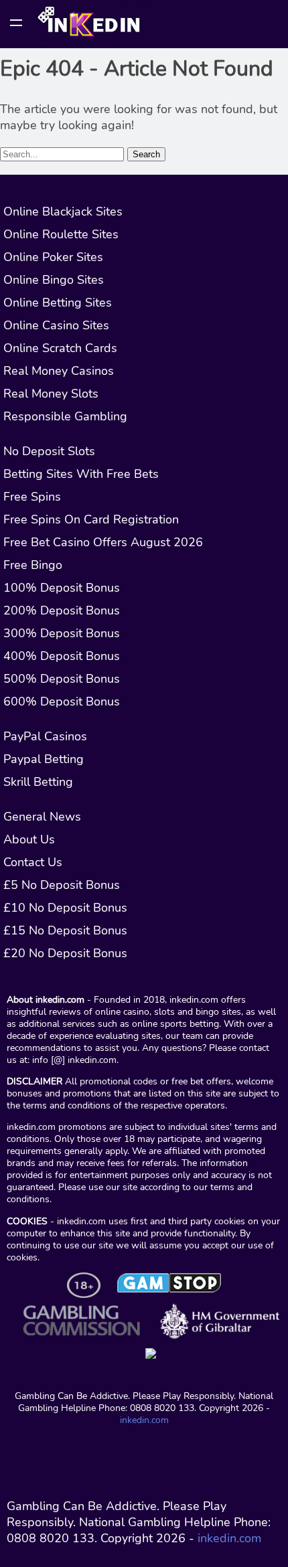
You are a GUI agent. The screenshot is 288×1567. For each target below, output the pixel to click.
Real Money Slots (50, 394)
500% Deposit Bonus (61, 679)
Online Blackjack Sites (63, 211)
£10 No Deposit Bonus (65, 908)
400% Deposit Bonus (61, 656)
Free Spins (32, 497)
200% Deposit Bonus (61, 610)
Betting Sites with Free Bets (81, 474)
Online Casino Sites (56, 325)
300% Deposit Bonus (61, 633)
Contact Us (32, 862)
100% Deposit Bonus (61, 588)
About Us (29, 839)
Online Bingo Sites (53, 280)
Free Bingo (32, 565)
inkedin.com (144, 1419)
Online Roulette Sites (61, 234)
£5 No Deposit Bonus (61, 885)
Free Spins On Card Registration (91, 519)
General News (42, 817)
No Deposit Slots (49, 451)
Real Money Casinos (58, 371)
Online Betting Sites (57, 303)
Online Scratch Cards (60, 348)
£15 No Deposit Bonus (65, 930)
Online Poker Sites (53, 257)
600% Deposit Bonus (61, 701)
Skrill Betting (38, 782)
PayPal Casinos (45, 736)
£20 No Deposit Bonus (65, 953)
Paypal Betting (43, 759)
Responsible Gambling (65, 416)
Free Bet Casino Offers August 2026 (103, 542)
